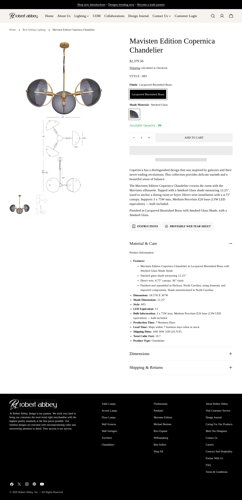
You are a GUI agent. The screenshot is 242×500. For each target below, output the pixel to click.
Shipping (135, 67)
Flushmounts (160, 403)
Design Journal (214, 417)
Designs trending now (121, 4)
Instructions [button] (147, 226)
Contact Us (211, 437)
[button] (181, 150)
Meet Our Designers (216, 431)
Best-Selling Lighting (34, 29)
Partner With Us (214, 458)
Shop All (158, 451)
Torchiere (107, 437)
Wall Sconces (109, 424)
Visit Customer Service (218, 410)
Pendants (158, 410)
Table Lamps (109, 403)
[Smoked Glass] (134, 114)
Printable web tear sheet (190, 226)
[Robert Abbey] (23, 16)
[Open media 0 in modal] (94, 48)
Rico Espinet (160, 431)
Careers (210, 444)
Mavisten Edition (163, 417)
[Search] (213, 16)
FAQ (208, 465)
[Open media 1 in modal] (94, 124)
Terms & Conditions (216, 472)
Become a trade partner (151, 4)
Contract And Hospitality (219, 451)
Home (12, 29)
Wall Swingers (109, 431)
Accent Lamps (109, 410)
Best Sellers (160, 444)
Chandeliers (108, 444)
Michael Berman (162, 424)
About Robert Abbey (217, 403)
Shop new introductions (91, 4)
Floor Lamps (109, 417)
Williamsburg (161, 437)
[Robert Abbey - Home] (33, 404)
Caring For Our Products (219, 424)
